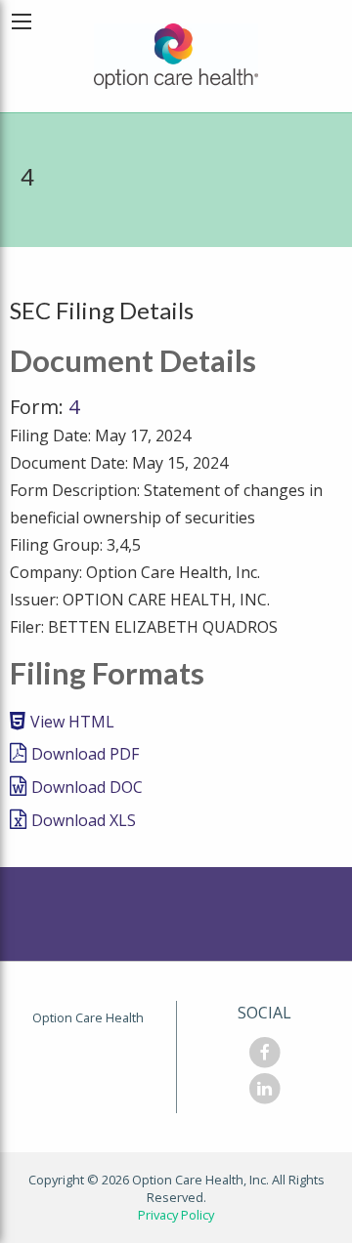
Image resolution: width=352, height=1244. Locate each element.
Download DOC (87, 787)
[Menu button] (21, 21)
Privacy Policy (176, 1214)
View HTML (72, 721)
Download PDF (85, 754)
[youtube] (264, 1092)
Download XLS (83, 820)
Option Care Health (88, 1017)
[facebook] (264, 1056)
